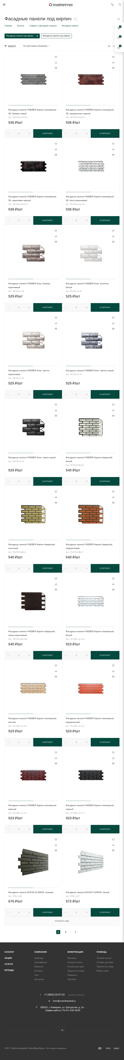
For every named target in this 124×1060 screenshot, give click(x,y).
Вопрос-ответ (103, 971)
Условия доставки (75, 966)
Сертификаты (40, 962)
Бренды (9, 970)
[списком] (114, 46)
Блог (36, 975)
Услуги (9, 964)
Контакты (38, 971)
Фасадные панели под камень (56, 36)
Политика (71, 979)
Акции (8, 958)
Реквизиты (72, 975)
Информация (75, 952)
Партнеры (38, 958)
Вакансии (38, 966)
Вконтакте (62, 1030)
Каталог (9, 952)
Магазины (71, 958)
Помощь (102, 952)
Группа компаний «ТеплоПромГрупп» (28, 1048)
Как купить (39, 979)
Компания (40, 952)
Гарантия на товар (75, 971)
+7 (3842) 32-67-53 (54, 995)
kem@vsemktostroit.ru (64, 1001)
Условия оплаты (74, 962)
